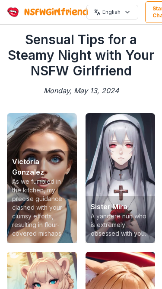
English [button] (111, 12)
